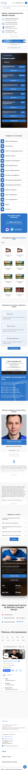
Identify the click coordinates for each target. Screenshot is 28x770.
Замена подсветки (8, 93)
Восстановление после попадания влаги (9, 102)
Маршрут (8, 670)
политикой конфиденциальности (16, 44)
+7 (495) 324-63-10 (19, 2)
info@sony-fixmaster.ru (9, 738)
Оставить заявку (14, 576)
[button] (11, 455)
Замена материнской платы (10, 85)
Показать (14, 539)
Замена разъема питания (9, 112)
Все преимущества (14, 348)
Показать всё (14, 120)
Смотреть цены (14, 580)
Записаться (13, 70)
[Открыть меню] (26, 3)
